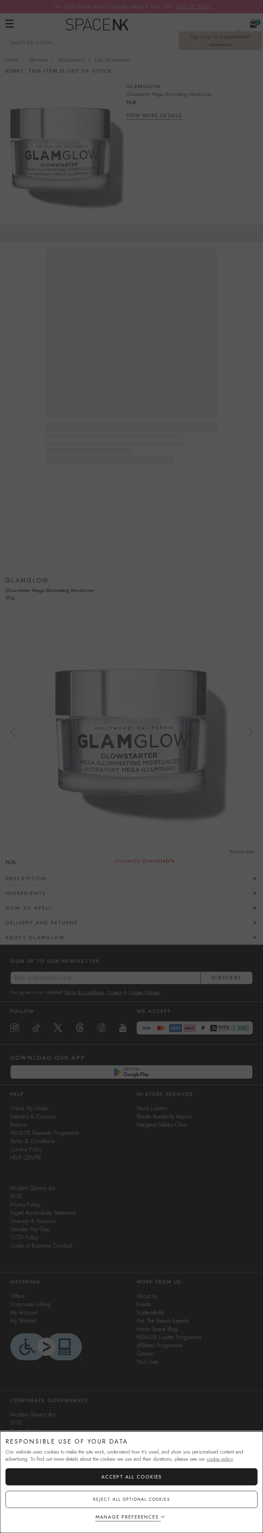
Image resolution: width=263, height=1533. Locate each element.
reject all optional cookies (131, 1499)
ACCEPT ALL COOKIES (131, 1476)
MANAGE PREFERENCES (127, 1516)
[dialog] (131, 1482)
